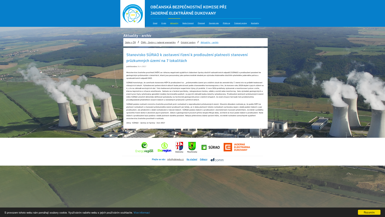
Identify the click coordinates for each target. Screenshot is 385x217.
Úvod (155, 23)
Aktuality (174, 23)
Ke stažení (192, 159)
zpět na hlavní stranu (141, 131)
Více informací (142, 212)
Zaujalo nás (214, 23)
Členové (201, 23)
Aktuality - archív (210, 42)
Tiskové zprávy (240, 23)
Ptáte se (226, 23)
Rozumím (369, 212)
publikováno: (132, 66)
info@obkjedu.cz (175, 159)
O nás (163, 23)
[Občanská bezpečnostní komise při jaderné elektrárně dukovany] (133, 14)
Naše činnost (188, 23)
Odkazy (203, 159)
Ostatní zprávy (188, 42)
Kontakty (255, 23)
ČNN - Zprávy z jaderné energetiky (158, 42)
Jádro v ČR (130, 42)
